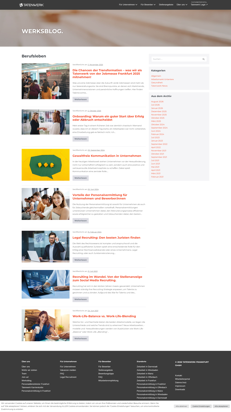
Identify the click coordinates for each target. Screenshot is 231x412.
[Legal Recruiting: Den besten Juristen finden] (46, 247)
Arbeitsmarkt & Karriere (162, 79)
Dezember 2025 (159, 111)
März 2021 (155, 173)
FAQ (62, 373)
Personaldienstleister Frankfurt (35, 384)
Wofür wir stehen (29, 370)
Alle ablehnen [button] (181, 406)
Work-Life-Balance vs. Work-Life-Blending (104, 316)
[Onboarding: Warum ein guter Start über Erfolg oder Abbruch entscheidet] (46, 122)
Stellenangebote (166, 4)
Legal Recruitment (68, 377)
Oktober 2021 (157, 154)
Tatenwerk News (159, 86)
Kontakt (178, 375)
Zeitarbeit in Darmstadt (147, 367)
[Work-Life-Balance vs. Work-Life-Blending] (46, 325)
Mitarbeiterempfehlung (108, 380)
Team (24, 373)
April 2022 (156, 147)
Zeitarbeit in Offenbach (147, 377)
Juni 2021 (155, 164)
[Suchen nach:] (179, 59)
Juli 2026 (155, 105)
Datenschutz (180, 382)
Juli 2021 (155, 160)
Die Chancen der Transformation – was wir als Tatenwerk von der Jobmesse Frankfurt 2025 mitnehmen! (107, 73)
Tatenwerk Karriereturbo (32, 387)
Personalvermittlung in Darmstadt (152, 398)
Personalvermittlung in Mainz (150, 391)
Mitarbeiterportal (199, 2)
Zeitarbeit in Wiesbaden (147, 370)
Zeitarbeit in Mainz (145, 373)
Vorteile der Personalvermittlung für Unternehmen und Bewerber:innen (100, 196)
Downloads (180, 389)
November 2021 (158, 150)
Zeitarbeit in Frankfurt (146, 380)
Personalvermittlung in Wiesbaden (152, 394)
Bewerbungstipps (106, 373)
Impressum (180, 386)
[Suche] (203, 59)
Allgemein (156, 76)
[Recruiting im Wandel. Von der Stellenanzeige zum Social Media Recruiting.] (46, 284)
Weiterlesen (81, 99)
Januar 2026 (157, 108)
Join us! (25, 377)
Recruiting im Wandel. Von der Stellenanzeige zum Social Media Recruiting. (107, 278)
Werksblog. (27, 380)
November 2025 (159, 115)
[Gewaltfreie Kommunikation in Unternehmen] (46, 165)
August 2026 (157, 101)
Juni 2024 (156, 131)
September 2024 (159, 128)
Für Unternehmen (127, 4)
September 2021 (159, 157)
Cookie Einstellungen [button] (201, 406)
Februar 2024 (157, 134)
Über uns (181, 4)
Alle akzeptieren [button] (221, 406)
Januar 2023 (157, 141)
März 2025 (156, 121)
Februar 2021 (157, 177)
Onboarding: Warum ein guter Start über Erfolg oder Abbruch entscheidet (108, 118)
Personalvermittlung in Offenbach (152, 387)
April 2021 (155, 170)
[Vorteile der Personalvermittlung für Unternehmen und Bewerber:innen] (46, 204)
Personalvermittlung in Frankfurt (36, 391)
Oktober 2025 (157, 118)
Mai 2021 (155, 167)
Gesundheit (157, 82)
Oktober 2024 (158, 124)
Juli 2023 (155, 137)
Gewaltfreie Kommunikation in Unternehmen (107, 156)
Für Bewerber (147, 4)
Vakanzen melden (68, 370)
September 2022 (159, 144)
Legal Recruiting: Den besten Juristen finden (106, 237)
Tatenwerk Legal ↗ (199, 4)
